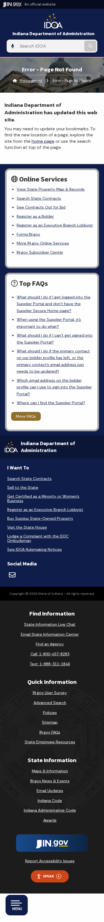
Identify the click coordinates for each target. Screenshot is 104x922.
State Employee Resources (50, 741)
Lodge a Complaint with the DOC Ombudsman (38, 538)
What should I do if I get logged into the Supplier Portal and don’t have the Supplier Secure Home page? (53, 304)
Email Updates (50, 790)
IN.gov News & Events (50, 780)
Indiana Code (50, 800)
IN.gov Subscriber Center (40, 252)
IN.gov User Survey (50, 692)
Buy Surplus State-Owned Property (40, 518)
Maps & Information (50, 770)
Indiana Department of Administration (53, 33)
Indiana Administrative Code (50, 810)
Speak (48, 876)
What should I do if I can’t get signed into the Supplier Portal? (55, 338)
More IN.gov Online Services (43, 243)
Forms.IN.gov (28, 234)
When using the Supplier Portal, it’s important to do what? (49, 323)
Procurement (31, 80)
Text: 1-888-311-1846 (50, 663)
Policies (50, 712)
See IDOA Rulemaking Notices (34, 549)
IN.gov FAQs (49, 732)
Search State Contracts (39, 198)
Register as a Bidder (35, 216)
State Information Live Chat (49, 624)
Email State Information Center (50, 634)
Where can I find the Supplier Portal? (51, 402)
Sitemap (50, 722)
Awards (50, 820)
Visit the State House (27, 527)
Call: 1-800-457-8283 (50, 653)
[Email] (12, 575)
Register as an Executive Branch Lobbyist (55, 225)
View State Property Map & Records (51, 189)
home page (43, 141)
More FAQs (26, 416)
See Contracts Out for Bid (41, 207)
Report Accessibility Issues (50, 860)
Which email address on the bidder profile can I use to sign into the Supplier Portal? (54, 387)
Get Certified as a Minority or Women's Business (43, 498)
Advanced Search (50, 702)
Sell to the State (22, 487)
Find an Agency (50, 643)
